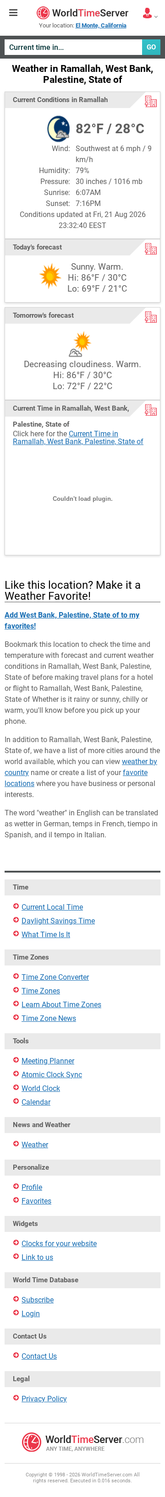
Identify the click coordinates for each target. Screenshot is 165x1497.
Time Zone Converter (55, 977)
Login (31, 1313)
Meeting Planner (48, 1061)
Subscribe (38, 1300)
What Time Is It (46, 934)
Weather (35, 1144)
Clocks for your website (59, 1243)
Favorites (36, 1201)
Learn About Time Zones (61, 1004)
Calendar (36, 1102)
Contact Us (39, 1356)
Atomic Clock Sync (52, 1074)
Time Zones (41, 991)
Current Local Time (52, 907)
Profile (32, 1187)
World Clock (41, 1088)
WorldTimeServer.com (82, 12)
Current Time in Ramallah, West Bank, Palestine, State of (78, 437)
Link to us (37, 1257)
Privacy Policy (44, 1398)
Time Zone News (49, 1018)
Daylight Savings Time (58, 921)
